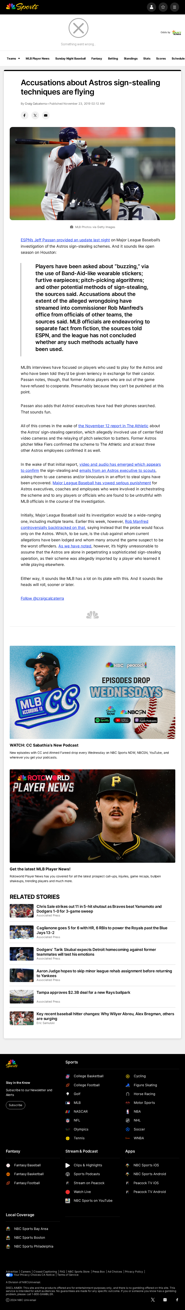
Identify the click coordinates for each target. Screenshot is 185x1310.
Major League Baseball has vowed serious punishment (102, 482)
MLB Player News (37, 58)
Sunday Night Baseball (70, 58)
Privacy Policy (134, 1271)
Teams (11, 58)
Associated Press (48, 915)
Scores (161, 58)
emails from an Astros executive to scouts (117, 470)
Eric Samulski (45, 1023)
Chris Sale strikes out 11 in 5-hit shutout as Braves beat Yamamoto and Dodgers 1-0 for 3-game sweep (99, 908)
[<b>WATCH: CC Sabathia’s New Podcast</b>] (93, 692)
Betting (113, 58)
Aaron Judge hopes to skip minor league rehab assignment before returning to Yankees (104, 973)
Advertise (12, 1271)
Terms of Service (68, 1274)
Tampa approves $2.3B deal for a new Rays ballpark (83, 992)
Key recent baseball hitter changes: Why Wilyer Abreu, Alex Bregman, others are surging (105, 1016)
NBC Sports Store (79, 1271)
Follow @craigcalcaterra (42, 598)
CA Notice (48, 1274)
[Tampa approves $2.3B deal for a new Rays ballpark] (22, 996)
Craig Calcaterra (36, 103)
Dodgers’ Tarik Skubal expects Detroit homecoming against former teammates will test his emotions (96, 952)
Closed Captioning (45, 1271)
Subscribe (15, 1105)
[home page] (22, 7)
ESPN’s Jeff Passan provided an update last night (65, 240)
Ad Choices (115, 1271)
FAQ (62, 1271)
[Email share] (46, 115)
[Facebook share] (24, 115)
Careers (26, 1271)
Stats (146, 58)
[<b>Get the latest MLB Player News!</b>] (93, 816)
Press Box (98, 1271)
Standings (131, 58)
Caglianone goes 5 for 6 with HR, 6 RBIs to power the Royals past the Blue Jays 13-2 (102, 930)
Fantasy (96, 58)
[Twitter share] (35, 115)
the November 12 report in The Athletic (113, 425)
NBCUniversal (31, 1282)
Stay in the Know (18, 1082)
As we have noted (74, 546)
